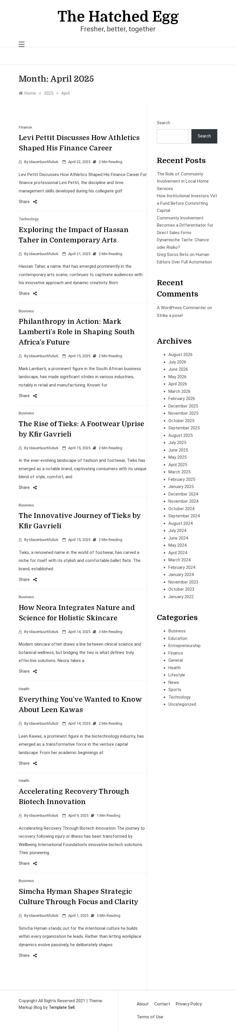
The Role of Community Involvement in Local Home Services (183, 181)
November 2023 (183, 582)
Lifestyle (176, 675)
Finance (25, 127)
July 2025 (177, 442)
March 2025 (179, 472)
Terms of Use (150, 1016)
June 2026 (178, 369)
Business (26, 311)
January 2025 (181, 486)
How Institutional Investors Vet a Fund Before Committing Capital (187, 203)
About (143, 1004)
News (173, 682)
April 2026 (177, 384)
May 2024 (177, 545)
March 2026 (179, 391)
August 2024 (180, 523)
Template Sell (62, 1007)
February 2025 (181, 479)
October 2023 (181, 589)
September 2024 (184, 516)
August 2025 (180, 435)
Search (163, 122)
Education (177, 638)
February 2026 (181, 398)
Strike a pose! (170, 315)
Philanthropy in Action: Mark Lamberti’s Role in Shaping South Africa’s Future (77, 331)
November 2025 (183, 413)
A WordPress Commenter (181, 307)
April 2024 (177, 552)
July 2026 (177, 362)
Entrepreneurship (184, 645)
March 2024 (179, 560)
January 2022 (181, 596)
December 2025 (183, 406)
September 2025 (184, 428)
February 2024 (181, 567)
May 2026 (177, 376)
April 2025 (177, 464)
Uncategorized (182, 704)
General (175, 660)
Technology (29, 219)
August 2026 (180, 354)
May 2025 (177, 457)
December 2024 (183, 494)
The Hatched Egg (118, 17)
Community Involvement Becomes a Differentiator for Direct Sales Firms (185, 225)
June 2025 (178, 450)
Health (24, 689)
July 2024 (177, 530)
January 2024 (181, 574)
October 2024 (181, 508)
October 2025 (181, 420)
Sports (174, 689)
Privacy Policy (189, 1004)
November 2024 (183, 501)
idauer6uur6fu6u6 (43, 162)
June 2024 (178, 538)
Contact (162, 1004)
